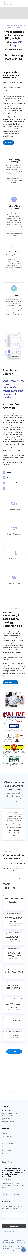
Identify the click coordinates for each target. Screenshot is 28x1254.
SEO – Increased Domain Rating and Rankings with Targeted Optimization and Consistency (14, 901)
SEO (14, 906)
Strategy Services (7, 1136)
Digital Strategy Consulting (14, 1009)
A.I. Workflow (14, 1035)
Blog (3, 1140)
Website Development (14, 958)
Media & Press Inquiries (9, 1154)
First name (4, 1212)
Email (3, 1218)
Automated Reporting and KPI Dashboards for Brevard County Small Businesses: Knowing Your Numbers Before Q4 (13, 1172)
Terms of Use (21, 1242)
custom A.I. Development (14, 925)
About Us (5, 1133)
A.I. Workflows (17, 923)
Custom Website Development (14, 1021)
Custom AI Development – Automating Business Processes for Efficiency (14, 919)
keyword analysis (10, 941)
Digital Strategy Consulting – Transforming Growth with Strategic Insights (14, 1004)
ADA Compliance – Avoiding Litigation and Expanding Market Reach (14, 971)
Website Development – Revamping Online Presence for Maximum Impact (14, 954)
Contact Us (5, 1147)
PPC (17, 941)
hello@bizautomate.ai (8, 1121)
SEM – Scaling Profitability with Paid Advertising (14, 938)
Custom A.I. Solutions (14, 1037)
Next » (18, 1194)
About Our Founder (8, 1143)
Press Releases (6, 1150)
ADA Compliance (14, 974)
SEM (20, 941)
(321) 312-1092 (6, 1119)
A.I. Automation (9, 923)
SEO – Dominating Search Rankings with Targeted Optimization (14, 987)
